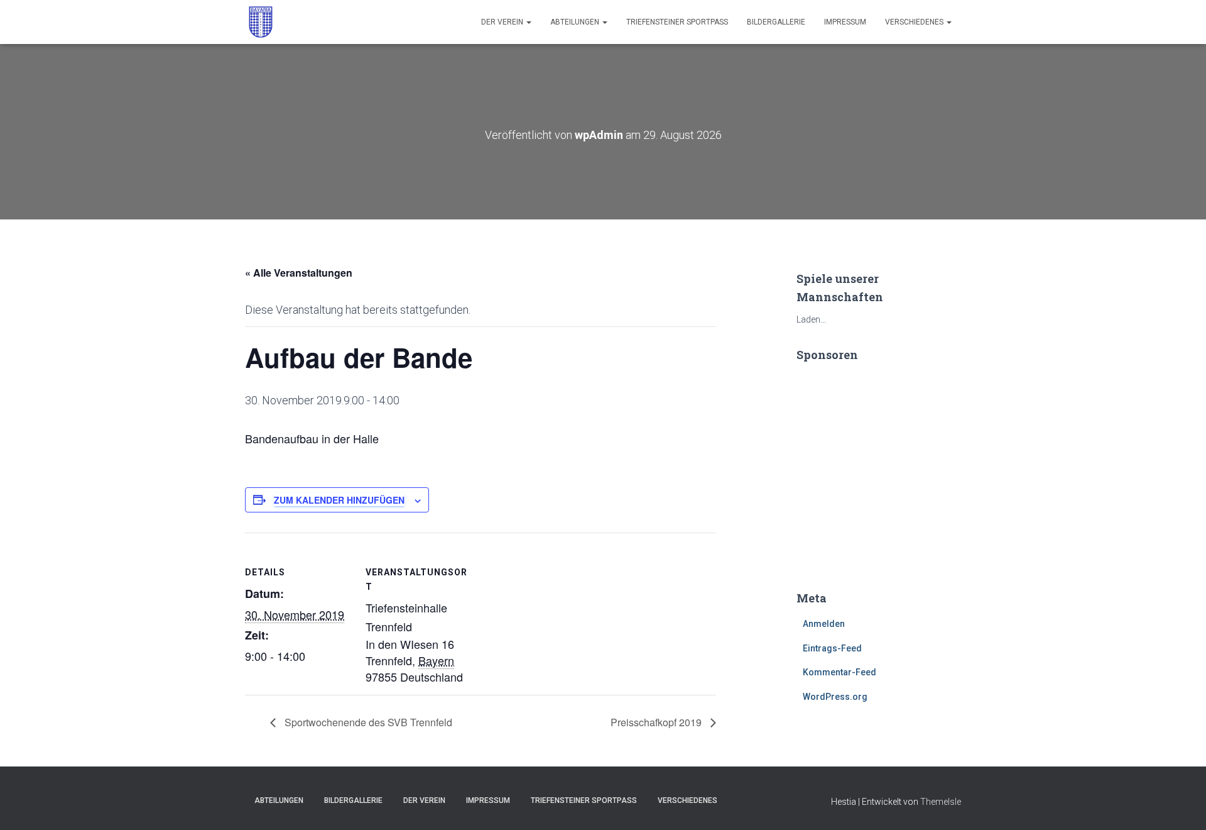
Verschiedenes (915, 22)
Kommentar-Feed (839, 672)
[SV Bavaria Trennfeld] (261, 22)
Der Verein (503, 22)
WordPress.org (835, 697)
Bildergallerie (776, 22)
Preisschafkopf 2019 (657, 722)
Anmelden (824, 624)
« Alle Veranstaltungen (298, 272)
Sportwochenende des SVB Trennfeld (367, 722)
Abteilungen (575, 22)
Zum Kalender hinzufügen (339, 500)
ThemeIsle (940, 802)
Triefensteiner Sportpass (677, 22)
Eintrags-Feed (832, 648)
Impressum (845, 22)
